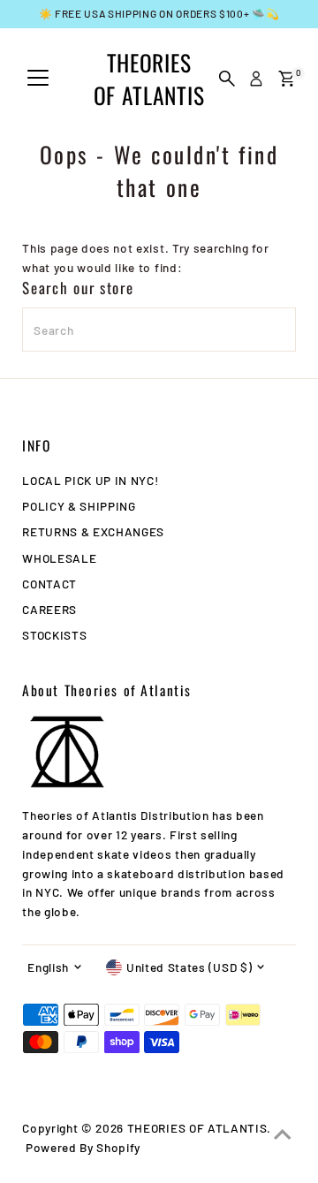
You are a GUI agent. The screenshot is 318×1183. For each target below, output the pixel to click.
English (48, 966)
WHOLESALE (59, 557)
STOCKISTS (54, 634)
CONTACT (49, 583)
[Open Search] (227, 79)
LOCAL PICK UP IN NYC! (90, 480)
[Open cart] (286, 79)
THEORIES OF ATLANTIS (149, 78)
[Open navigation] (38, 79)
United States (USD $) (189, 966)
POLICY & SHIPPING (79, 505)
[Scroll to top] (282, 1134)
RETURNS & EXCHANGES (93, 531)
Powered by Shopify (83, 1147)
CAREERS (49, 609)
